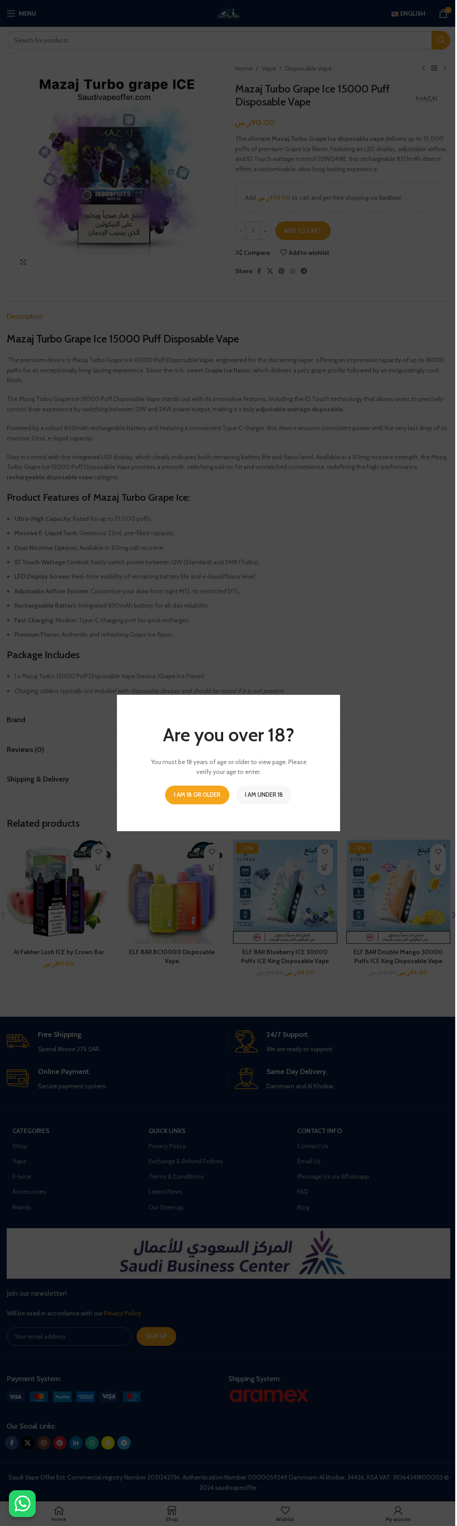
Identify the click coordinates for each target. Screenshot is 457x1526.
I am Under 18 (264, 794)
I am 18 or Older (197, 794)
